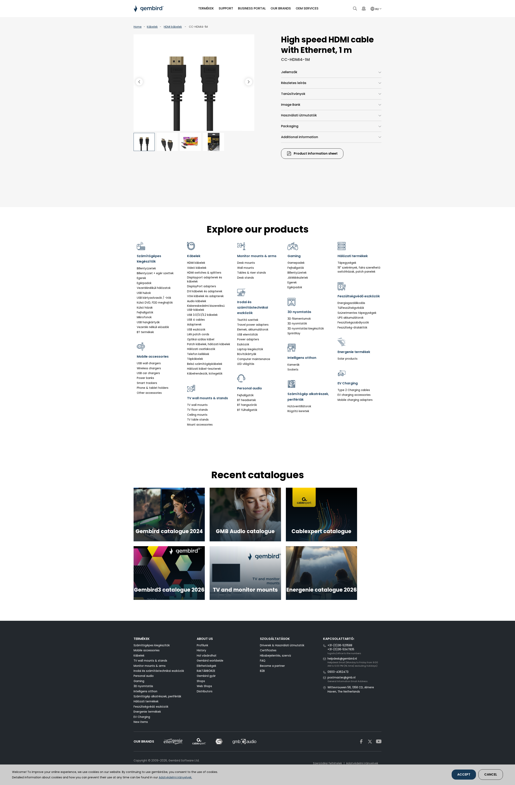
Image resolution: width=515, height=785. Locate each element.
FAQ (262, 661)
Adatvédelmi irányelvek (362, 763)
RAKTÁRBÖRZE (206, 671)
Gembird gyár (206, 676)
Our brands (281, 8)
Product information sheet (315, 153)
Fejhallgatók (145, 312)
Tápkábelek (195, 359)
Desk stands (245, 278)
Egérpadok (144, 283)
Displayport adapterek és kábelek (204, 279)
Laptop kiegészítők (250, 349)
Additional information (299, 137)
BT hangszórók (247, 405)
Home (138, 27)
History (201, 650)
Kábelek (152, 27)
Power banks (145, 378)
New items (141, 722)
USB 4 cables (196, 320)
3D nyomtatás (143, 686)
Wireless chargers (149, 368)
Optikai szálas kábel (200, 339)
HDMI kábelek (173, 27)
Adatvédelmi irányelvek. (175, 777)
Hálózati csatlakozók (201, 349)
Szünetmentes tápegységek (357, 313)
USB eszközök (196, 329)
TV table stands (198, 420)
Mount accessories (200, 425)
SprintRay (293, 333)
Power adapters (248, 339)
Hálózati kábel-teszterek (204, 369)
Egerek (141, 278)
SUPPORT (226, 8)
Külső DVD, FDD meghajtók (155, 303)
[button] (248, 81)
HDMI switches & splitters (204, 273)
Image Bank (290, 104)
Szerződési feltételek (327, 763)
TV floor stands (197, 410)
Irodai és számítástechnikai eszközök (159, 671)
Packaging (289, 126)
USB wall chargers (149, 363)
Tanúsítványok (293, 93)
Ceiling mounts (197, 415)
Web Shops (204, 686)
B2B (262, 671)
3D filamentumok (299, 319)
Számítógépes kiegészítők (152, 645)
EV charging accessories (354, 395)
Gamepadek (296, 263)
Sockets (292, 369)
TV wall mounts (197, 405)
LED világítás (245, 364)
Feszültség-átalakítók (352, 327)
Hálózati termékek (146, 701)
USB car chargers (148, 373)
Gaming (139, 681)
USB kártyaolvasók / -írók (154, 298)
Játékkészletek (297, 278)
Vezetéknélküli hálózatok (154, 288)
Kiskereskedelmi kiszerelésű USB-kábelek (206, 308)
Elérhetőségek (206, 666)
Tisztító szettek (247, 320)
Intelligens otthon (145, 691)
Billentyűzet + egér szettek (155, 273)
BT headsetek (246, 400)
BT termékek (145, 332)
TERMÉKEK (206, 8)
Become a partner (272, 666)
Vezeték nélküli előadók (153, 327)
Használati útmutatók (299, 115)
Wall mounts (245, 268)
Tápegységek (347, 263)
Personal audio (144, 676)
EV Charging (142, 717)
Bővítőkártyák (246, 354)
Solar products (347, 359)
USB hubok (144, 293)
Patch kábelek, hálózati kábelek (208, 344)
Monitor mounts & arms (150, 666)
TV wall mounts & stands (150, 661)
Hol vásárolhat (206, 656)
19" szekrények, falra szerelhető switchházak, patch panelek (359, 270)
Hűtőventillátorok (299, 406)
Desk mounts (246, 263)
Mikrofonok (144, 317)
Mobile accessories (147, 650)
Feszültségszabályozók (353, 322)
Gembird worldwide (210, 661)
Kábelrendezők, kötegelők (204, 374)
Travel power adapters (253, 325)
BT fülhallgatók (247, 410)
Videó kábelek (196, 268)
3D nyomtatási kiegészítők (305, 328)
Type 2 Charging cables (354, 390)
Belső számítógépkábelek (204, 364)
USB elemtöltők (247, 335)
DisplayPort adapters (201, 286)
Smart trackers (147, 383)
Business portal (252, 8)
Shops (201, 681)
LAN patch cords (198, 334)
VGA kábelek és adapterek (205, 296)
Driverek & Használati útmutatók (282, 645)
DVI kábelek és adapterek (204, 291)
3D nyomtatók (297, 323)
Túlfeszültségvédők (351, 308)
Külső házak (145, 308)
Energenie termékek (147, 712)
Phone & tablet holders (152, 388)
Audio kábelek (196, 301)
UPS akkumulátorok (351, 318)
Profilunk (202, 645)
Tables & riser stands (251, 273)
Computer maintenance (253, 359)
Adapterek (194, 324)
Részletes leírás (293, 83)
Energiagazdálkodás (351, 303)
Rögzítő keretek (298, 411)
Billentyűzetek (146, 268)
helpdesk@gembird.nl (342, 659)
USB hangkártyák (148, 322)
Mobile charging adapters (355, 400)
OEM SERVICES (307, 8)
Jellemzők (289, 72)
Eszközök (243, 344)
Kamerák (293, 365)
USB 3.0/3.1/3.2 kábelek (202, 315)
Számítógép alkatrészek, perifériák (157, 696)
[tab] (331, 72)
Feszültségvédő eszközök (151, 707)
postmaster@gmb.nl (341, 677)
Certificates (268, 650)
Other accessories (149, 393)
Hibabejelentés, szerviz (275, 656)
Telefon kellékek (198, 354)
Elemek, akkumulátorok (252, 329)
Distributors (204, 691)
